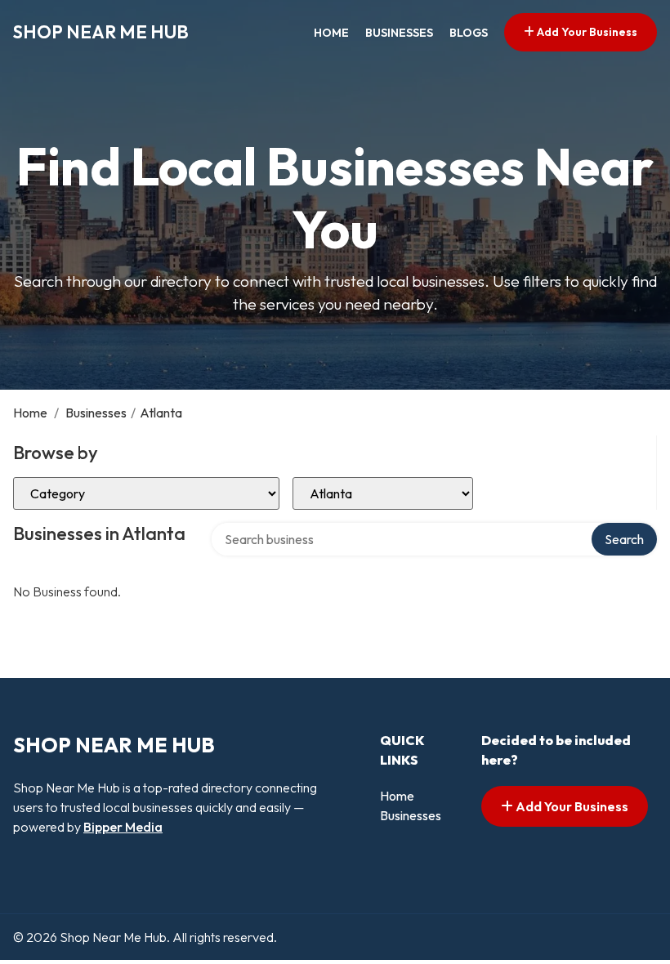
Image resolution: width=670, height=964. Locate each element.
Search (624, 539)
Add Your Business (585, 32)
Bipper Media (123, 827)
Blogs (468, 32)
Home (331, 32)
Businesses (399, 32)
